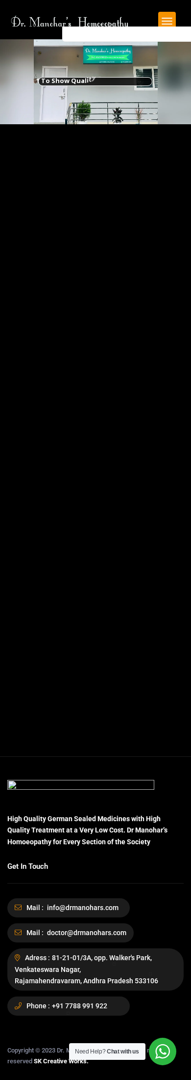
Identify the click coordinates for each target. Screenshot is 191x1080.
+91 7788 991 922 (79, 1006)
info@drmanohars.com (82, 908)
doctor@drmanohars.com (86, 933)
